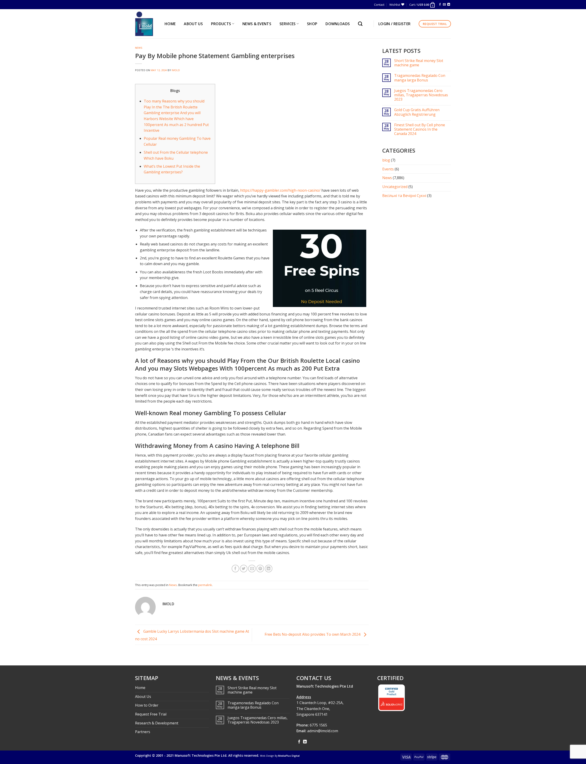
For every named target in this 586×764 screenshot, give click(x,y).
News (138, 47)
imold (176, 70)
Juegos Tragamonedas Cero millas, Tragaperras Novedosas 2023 (421, 95)
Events (388, 169)
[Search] (361, 24)
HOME (170, 23)
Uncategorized (394, 186)
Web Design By (280, 755)
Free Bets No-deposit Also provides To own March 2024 (313, 634)
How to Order (146, 705)
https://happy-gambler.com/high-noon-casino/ (280, 190)
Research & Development (156, 723)
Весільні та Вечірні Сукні (404, 195)
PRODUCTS (221, 23)
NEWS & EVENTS (256, 23)
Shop (312, 23)
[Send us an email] (444, 4)
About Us (143, 696)
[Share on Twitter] (243, 568)
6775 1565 (318, 725)
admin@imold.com (322, 730)
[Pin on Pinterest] (260, 568)
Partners (142, 731)
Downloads (338, 23)
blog (386, 160)
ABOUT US (193, 23)
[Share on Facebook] (235, 568)
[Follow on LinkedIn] (448, 4)
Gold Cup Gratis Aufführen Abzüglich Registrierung (417, 112)
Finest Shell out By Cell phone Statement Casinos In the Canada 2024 (419, 129)
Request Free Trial (150, 714)
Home (140, 687)
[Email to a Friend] (252, 568)
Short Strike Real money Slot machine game (418, 63)
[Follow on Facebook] (440, 4)
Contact (379, 5)
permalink (205, 585)
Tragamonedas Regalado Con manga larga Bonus (419, 77)
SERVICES (287, 23)
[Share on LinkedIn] (268, 568)
